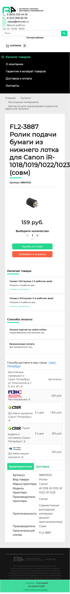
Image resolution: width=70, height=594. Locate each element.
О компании (14, 64)
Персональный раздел (35, 590)
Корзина (30, 583)
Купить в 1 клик (32, 246)
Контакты (12, 85)
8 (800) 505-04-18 (17, 14)
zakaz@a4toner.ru (18, 21)
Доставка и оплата (19, 78)
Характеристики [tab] (20, 466)
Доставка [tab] (42, 466)
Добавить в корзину (32, 254)
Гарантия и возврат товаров (26, 71)
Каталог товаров (17, 57)
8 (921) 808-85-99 (17, 18)
